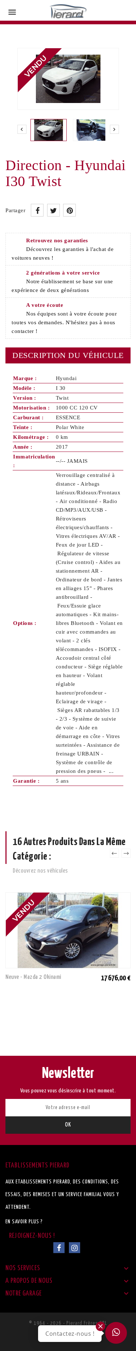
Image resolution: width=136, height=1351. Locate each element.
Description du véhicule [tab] (68, 355)
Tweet (53, 210)
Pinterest (69, 210)
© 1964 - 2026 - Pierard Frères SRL (68, 1323)
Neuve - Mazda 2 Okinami (33, 977)
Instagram (74, 1247)
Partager (37, 210)
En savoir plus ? (24, 1221)
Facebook (59, 1247)
